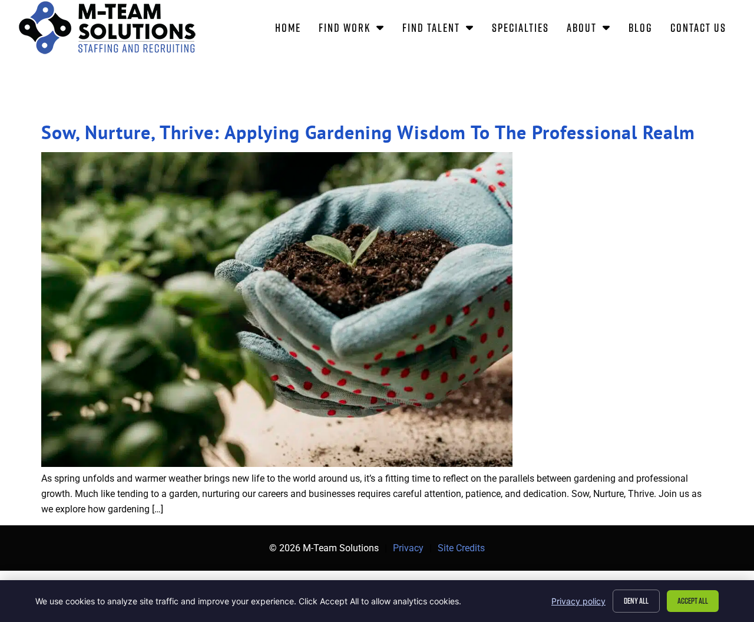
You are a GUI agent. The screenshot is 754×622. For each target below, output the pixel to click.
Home (292, 30)
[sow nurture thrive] (276, 463)
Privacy (408, 548)
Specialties (525, 30)
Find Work (356, 30)
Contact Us (702, 30)
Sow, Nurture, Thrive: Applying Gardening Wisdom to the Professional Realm (368, 132)
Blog (645, 30)
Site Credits (461, 548)
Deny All (636, 600)
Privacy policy (578, 601)
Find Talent (442, 30)
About (593, 30)
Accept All (692, 600)
